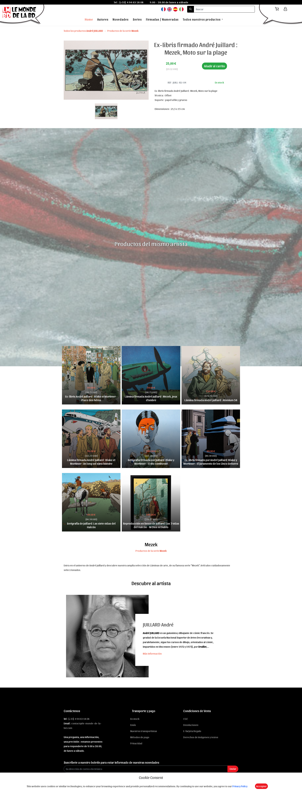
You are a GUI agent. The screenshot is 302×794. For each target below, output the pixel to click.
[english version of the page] (169, 9)
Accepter (261, 786)
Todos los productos (83, 30)
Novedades (121, 19)
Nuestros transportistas (143, 731)
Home (89, 19)
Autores (102, 19)
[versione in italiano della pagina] (181, 9)
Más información (152, 653)
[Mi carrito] (278, 9)
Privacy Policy (239, 786)
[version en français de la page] (163, 9)
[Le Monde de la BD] (22, 14)
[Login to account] (285, 9)
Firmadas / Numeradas (162, 19)
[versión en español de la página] (175, 9)
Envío (133, 724)
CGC (185, 718)
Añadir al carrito (214, 66)
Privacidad (136, 743)
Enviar (233, 768)
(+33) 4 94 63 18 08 (131, 2)
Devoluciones (190, 724)
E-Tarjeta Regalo (192, 731)
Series (137, 19)
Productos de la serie (122, 30)
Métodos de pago (139, 737)
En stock (134, 718)
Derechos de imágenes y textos (200, 737)
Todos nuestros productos (202, 19)
